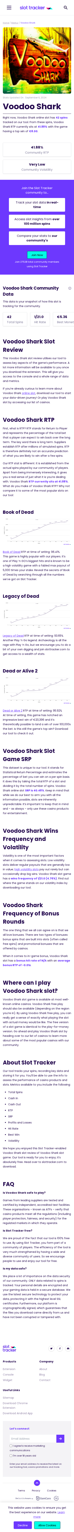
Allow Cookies (47, 1525)
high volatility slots (26, 869)
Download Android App (18, 1413)
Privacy (36, 1490)
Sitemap (8, 1398)
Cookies (51, 1490)
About (43, 1369)
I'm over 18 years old (24, 1455)
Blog (42, 1374)
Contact (44, 1380)
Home (6, 22)
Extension (9, 1369)
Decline (23, 1525)
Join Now (37, 255)
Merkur (14, 22)
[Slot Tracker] (36, 7)
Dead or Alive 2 (12, 711)
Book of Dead (11, 552)
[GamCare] (43, 1498)
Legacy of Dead (13, 636)
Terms (21, 1490)
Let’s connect (19, 1429)
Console (8, 1374)
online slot (28, 393)
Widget (7, 1380)
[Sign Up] (60, 1439)
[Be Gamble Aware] (24, 1498)
